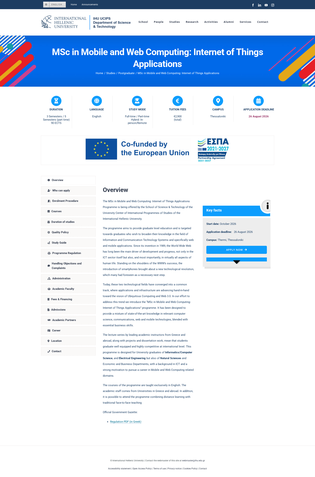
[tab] (68, 180)
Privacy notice (174, 468)
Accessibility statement (119, 468)
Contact (203, 468)
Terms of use (159, 468)
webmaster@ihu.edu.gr (193, 460)
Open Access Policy (142, 468)
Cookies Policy (190, 468)
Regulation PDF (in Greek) (125, 421)
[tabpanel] (187, 301)
